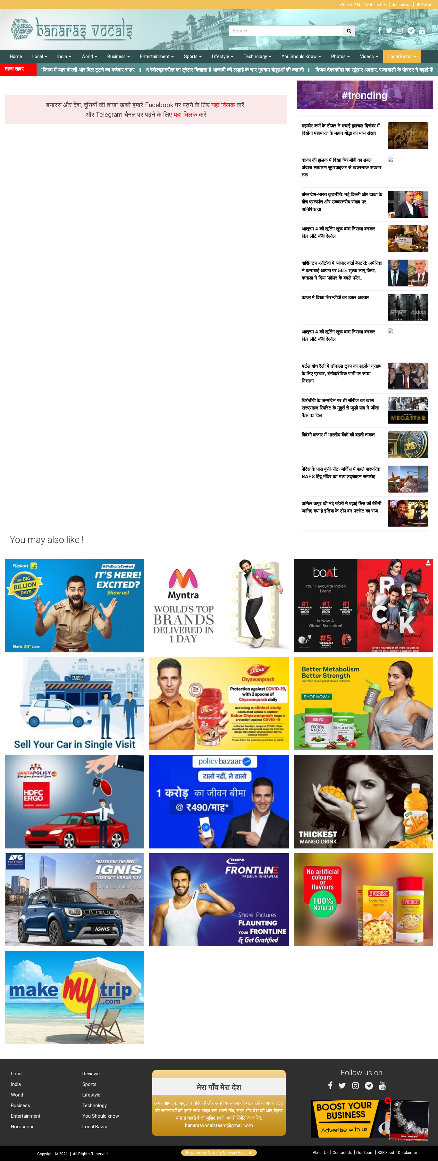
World (87, 56)
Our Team (365, 1152)
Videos (367, 56)
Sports (191, 56)
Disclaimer (407, 1152)
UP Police (424, 5)
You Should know (100, 1116)
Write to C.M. (376, 5)
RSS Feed (385, 1152)
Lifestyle (221, 56)
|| (186, 70)
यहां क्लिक (224, 105)
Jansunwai (401, 5)
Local (38, 56)
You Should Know (300, 56)
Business (117, 56)
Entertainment (155, 56)
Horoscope (22, 1127)
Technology (256, 56)
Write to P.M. (350, 5)
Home (16, 56)
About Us (321, 1152)
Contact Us (342, 1152)
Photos (339, 56)
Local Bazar (400, 56)
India (62, 56)
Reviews (90, 1074)
